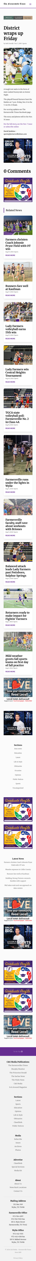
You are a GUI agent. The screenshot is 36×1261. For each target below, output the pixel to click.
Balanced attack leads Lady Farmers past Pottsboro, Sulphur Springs (18, 571)
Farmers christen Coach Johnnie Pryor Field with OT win (18, 244)
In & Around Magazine (18, 1087)
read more (10, 255)
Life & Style (18, 762)
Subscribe (18, 1139)
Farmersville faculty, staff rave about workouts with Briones (16, 524)
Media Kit (18, 1170)
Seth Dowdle (9, 43)
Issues (18, 1143)
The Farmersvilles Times (18, 1065)
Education (18, 753)
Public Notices (18, 779)
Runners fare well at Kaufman (16, 287)
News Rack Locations (18, 1187)
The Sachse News (18, 1076)
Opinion (18, 775)
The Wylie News (18, 1080)
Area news (18, 749)
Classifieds (18, 1122)
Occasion (18, 770)
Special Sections (18, 1167)
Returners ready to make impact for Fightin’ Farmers (17, 616)
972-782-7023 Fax (18, 1219)
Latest (18, 757)
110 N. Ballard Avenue (18, 1239)
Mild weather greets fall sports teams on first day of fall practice (16, 660)
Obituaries (18, 766)
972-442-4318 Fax (18, 1237)
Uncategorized (18, 788)
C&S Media (18, 1084)
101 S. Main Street (18, 1222)
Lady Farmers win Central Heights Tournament (17, 372)
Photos (18, 1150)
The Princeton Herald (18, 1073)
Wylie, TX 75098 (18, 1207)
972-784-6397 (18, 1216)
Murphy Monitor (18, 1069)
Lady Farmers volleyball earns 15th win (15, 329)
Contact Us (18, 1191)
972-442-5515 (18, 1234)
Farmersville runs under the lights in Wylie (17, 482)
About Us (18, 1184)
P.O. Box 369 (18, 1204)
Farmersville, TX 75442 (18, 1225)
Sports (25, 43)
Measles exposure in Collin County (18, 869)
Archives (18, 1146)
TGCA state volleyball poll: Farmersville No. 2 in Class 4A (17, 417)
